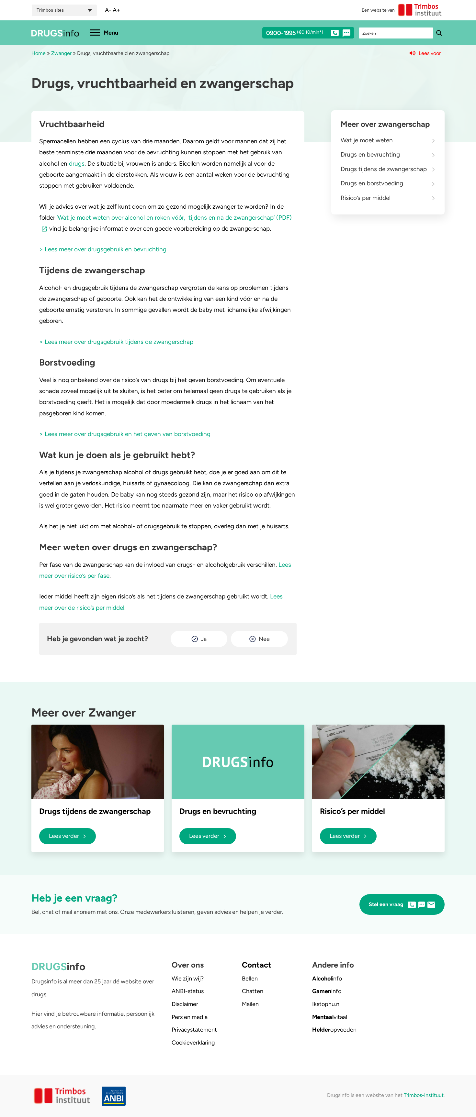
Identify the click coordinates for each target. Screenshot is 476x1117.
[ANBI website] (115, 1096)
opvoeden (334, 1029)
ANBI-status (188, 991)
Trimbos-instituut (424, 1095)
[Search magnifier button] (439, 32)
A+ (116, 10)
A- (108, 10)
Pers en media (190, 1017)
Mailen (250, 1004)
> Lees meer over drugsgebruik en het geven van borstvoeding (124, 434)
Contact (256, 964)
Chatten (252, 991)
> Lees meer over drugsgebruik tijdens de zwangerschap (116, 341)
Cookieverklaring (193, 1042)
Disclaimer (185, 1004)
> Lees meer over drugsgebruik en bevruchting (102, 249)
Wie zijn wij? (188, 978)
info (327, 978)
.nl (326, 1004)
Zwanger (61, 53)
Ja (204, 638)
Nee (264, 638)
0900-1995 (294, 33)
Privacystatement (194, 1029)
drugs (77, 163)
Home (38, 53)
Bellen (250, 978)
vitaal (329, 1017)
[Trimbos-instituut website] (63, 1096)
